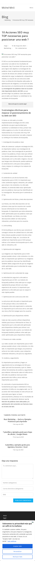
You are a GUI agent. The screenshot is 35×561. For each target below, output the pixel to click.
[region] (17, 540)
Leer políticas (12, 541)
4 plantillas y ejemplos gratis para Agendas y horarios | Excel (17, 446)
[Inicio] (2, 20)
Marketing (7, 48)
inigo (5, 46)
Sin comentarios (21, 48)
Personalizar (18, 551)
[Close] (33, 522)
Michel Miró (8, 7)
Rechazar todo (17, 557)
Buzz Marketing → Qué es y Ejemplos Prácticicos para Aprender (17, 420)
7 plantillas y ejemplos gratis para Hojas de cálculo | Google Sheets (17, 433)
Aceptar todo (17, 546)
